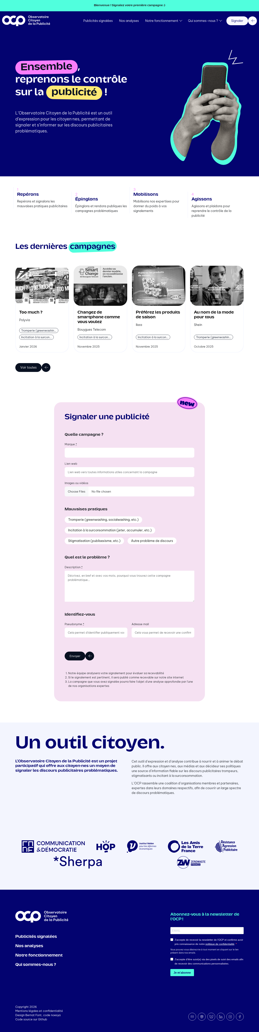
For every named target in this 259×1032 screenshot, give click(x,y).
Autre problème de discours (152, 541)
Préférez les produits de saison (158, 315)
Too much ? (30, 312)
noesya (56, 1015)
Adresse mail (140, 624)
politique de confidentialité (219, 944)
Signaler (237, 21)
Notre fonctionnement (161, 21)
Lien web (71, 463)
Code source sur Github (31, 1019)
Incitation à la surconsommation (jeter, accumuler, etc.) (110, 530)
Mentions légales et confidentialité (39, 1011)
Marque (71, 444)
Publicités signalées (98, 21)
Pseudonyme (74, 624)
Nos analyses (129, 21)
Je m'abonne (182, 972)
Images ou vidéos (76, 483)
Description (74, 567)
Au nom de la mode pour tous (214, 315)
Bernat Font (33, 1015)
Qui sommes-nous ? (203, 21)
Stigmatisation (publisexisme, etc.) (94, 541)
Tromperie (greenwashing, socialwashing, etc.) (103, 520)
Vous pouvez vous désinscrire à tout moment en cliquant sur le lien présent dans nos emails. (204, 951)
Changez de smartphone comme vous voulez (99, 317)
